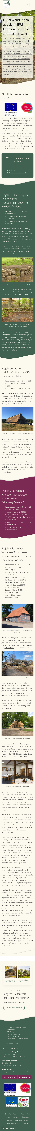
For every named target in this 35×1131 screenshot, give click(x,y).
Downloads (18, 1120)
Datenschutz (25, 1117)
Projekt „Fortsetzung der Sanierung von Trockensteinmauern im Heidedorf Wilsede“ (17, 53)
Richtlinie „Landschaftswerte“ (13, 51)
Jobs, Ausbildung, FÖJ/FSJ (13, 1123)
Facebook (9, 1043)
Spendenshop (25, 1114)
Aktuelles (9, 1120)
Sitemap (26, 1123)
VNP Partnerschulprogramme (20, 706)
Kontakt (8, 1117)
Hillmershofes (27, 332)
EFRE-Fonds (11, 170)
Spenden (16, 1114)
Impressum (16, 1117)
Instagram (16, 1043)
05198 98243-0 (15, 1034)
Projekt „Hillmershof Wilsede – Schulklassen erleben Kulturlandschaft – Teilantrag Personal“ (17, 63)
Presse (26, 1120)
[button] (3, 1128)
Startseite (8, 1114)
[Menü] (31, 4)
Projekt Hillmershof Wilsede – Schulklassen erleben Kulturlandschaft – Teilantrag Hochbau (17, 71)
